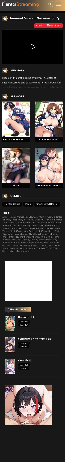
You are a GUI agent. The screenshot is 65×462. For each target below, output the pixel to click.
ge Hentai (28, 219)
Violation (40, 248)
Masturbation (21, 234)
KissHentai (8, 234)
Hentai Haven (9, 225)
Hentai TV (22, 228)
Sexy (9, 245)
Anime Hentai (8, 217)
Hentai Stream (10, 228)
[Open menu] (58, 4)
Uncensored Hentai (46, 204)
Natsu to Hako (27, 317)
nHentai (35, 237)
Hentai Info (55, 25)
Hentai (13, 222)
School (47, 242)
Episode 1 (24, 325)
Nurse (43, 237)
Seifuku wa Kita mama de (34, 339)
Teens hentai (54, 245)
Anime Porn (22, 217)
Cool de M (24, 360)
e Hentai (58, 217)
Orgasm (25, 239)
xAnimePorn (15, 251)
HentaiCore (16, 231)
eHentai (6, 219)
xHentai (26, 251)
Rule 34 (38, 242)
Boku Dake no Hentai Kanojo (17, 139)
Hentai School (12, 204)
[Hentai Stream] (20, 3)
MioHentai (52, 234)
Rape (28, 204)
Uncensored (9, 248)
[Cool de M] (10, 366)
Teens (43, 245)
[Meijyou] (16, 165)
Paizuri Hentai (45, 239)
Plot (54, 239)
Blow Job (33, 217)
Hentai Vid (34, 228)
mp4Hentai (8, 237)
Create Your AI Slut (49, 139)
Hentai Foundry (53, 222)
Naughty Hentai (22, 237)
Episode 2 (24, 321)
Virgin (49, 248)
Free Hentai (17, 219)
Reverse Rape (27, 242)
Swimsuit (17, 245)
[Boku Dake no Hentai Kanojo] (16, 119)
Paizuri (34, 239)
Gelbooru (39, 219)
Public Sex (8, 242)
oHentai (7, 239)
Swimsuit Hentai (31, 245)
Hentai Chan (38, 222)
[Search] (51, 4)
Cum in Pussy (45, 217)
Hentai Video (46, 228)
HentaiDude (28, 231)
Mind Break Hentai (37, 234)
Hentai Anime (24, 222)
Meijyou (16, 185)
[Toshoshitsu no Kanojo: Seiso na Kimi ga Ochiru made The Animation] (49, 165)
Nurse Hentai (54, 237)
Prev (40, 25)
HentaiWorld (54, 231)
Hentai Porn (38, 225)
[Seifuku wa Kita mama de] (10, 344)
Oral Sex (16, 239)
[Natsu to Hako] (10, 323)
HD (7, 222)
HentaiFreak (41, 231)
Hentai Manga (24, 225)
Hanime (49, 219)
